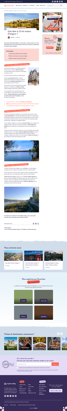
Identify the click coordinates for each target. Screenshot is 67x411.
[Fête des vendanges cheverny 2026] (52, 32)
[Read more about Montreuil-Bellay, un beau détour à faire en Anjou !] (53, 260)
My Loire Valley (6, 10)
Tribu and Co (35, 408)
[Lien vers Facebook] (33, 223)
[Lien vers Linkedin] (36, 223)
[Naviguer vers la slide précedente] (58, 333)
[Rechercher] (61, 5)
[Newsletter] (52, 54)
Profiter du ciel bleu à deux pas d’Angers (18, 56)
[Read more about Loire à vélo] (43, 297)
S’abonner (55, 364)
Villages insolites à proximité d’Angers (17, 58)
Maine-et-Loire (12, 10)
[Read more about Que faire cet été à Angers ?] (13, 260)
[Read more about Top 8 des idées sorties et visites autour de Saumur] (33, 260)
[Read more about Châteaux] (23, 313)
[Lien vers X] (38, 223)
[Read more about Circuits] (23, 297)
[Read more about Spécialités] (43, 313)
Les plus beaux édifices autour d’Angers (18, 53)
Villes (15, 10)
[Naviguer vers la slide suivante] (61, 333)
